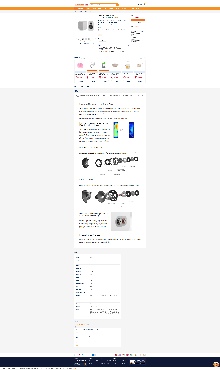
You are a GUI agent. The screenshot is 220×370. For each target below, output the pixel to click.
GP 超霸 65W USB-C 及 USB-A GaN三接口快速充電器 (104, 74)
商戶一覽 (124, 8)
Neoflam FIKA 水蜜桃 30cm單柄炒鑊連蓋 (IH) (116, 74)
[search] (117, 4)
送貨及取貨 (115, 360)
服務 (105, 8)
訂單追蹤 (129, 1)
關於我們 (90, 360)
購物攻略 (111, 8)
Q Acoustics (101, 15)
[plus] (106, 40)
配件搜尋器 (103, 363)
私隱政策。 (75, 368)
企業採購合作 (98, 360)
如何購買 (102, 360)
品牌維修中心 (109, 360)
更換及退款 (115, 363)
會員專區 (117, 8)
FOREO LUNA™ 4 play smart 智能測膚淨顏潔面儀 (80, 74)
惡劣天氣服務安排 (123, 363)
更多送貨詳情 (143, 31)
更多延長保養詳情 (100, 49)
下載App (118, 1)
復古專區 (137, 8)
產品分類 (81, 8)
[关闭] (218, 368)
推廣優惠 (93, 8)
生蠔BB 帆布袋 (125, 73)
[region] (110, 368)
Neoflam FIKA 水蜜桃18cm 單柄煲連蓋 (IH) (139, 74)
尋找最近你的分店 (77, 364)
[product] (80, 65)
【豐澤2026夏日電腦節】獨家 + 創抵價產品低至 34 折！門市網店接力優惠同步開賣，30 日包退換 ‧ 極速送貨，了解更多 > (93, 1)
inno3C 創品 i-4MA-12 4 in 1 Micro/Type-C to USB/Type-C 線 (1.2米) (92, 74)
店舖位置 (123, 1)
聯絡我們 (108, 363)
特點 (75, 86)
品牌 (88, 8)
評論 (88, 86)
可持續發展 (91, 363)
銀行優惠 (100, 8)
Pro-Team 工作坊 (123, 360)
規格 (82, 86)
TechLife (132, 8)
